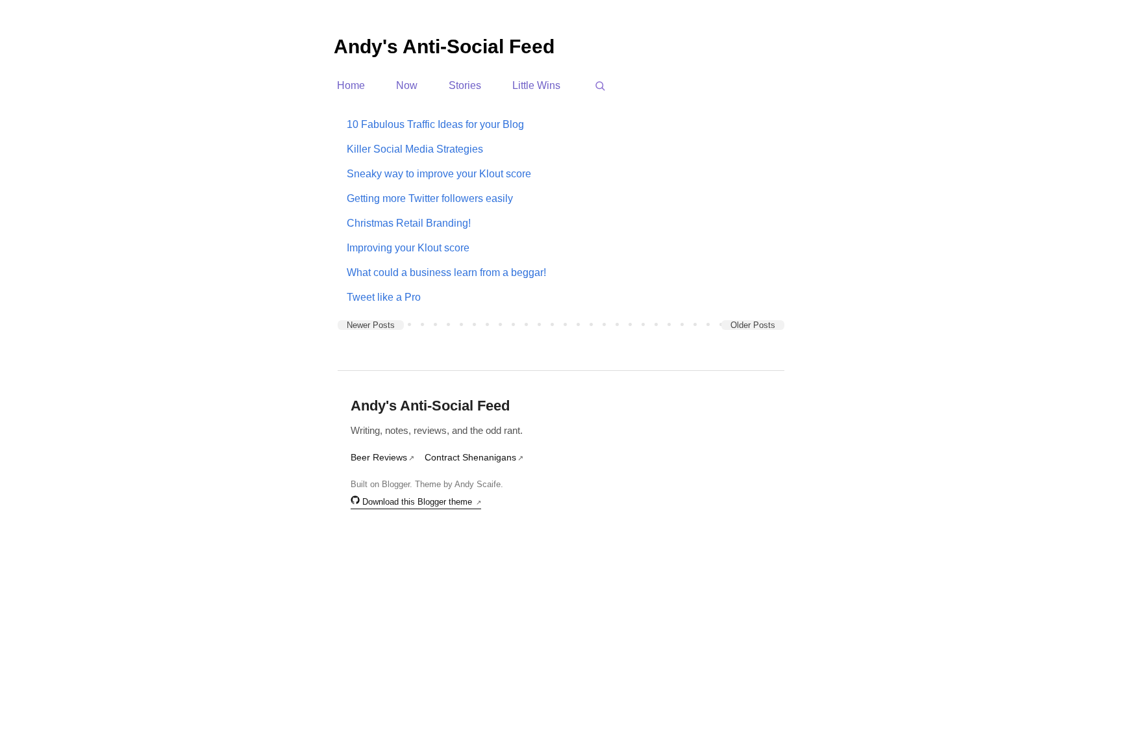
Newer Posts (371, 325)
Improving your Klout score (408, 247)
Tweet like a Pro (384, 297)
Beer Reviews (379, 457)
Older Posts (752, 325)
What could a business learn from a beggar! (446, 272)
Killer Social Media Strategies (415, 149)
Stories (465, 86)
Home (351, 86)
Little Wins (536, 86)
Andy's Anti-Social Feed (444, 46)
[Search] (600, 85)
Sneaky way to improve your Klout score (439, 173)
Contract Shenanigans (470, 457)
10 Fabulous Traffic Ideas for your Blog (435, 124)
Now (407, 86)
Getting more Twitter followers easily (430, 198)
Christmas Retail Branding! (409, 223)
